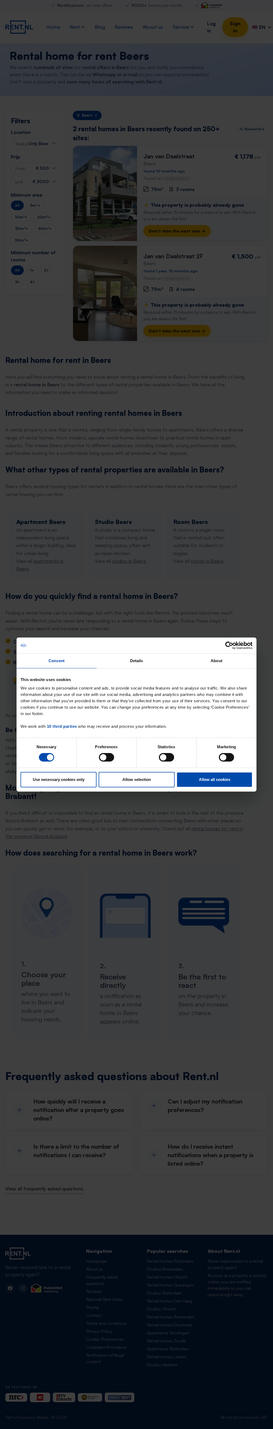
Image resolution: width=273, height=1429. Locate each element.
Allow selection (136, 779)
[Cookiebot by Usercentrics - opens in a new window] (229, 645)
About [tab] (216, 660)
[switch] (106, 757)
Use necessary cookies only (59, 779)
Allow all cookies (214, 779)
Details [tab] (136, 660)
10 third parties (62, 726)
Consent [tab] (57, 660)
